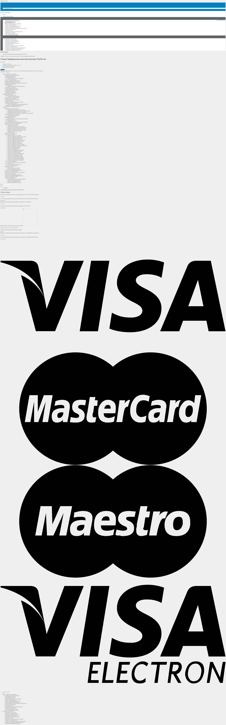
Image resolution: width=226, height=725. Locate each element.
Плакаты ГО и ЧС (9, 44)
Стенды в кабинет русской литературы (17, 145)
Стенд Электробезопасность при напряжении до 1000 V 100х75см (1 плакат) (19, 198)
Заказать (2, 69)
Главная (2, 56)
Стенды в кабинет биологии (15, 138)
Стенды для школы (14, 56)
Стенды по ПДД (9, 166)
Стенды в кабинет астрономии (15, 137)
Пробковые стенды (10, 119)
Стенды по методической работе (16, 159)
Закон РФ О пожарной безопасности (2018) (11, 229)
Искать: (4, 692)
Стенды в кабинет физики (14, 146)
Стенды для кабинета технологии (16, 153)
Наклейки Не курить (10, 32)
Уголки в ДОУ (11, 132)
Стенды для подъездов (11, 133)
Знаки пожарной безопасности (13, 26)
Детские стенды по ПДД (14, 167)
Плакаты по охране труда (11, 46)
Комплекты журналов (10, 116)
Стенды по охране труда (11, 165)
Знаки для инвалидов (10, 24)
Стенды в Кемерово (5, 12)
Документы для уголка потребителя (16, 179)
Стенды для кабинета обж (14, 152)
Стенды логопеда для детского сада (17, 128)
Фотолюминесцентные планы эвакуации (18, 118)
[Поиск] (3, 693)
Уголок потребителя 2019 (14, 181)
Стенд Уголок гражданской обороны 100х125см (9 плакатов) (15, 205)
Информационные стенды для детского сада (19, 110)
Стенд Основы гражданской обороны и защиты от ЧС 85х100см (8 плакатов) (19, 237)
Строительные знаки (10, 90)
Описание (5, 187)
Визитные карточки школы (14, 135)
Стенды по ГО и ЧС (9, 163)
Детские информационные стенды (16, 109)
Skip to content (4, 1)
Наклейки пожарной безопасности (14, 31)
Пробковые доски (12, 121)
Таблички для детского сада (15, 131)
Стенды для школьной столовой (16, 157)
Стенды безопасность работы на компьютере (16, 122)
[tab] (114, 187)
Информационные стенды (11, 108)
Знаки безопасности (10, 22)
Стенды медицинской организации (17, 162)
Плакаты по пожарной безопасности (14, 48)
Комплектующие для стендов (12, 114)
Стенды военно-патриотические (13, 123)
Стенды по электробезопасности (13, 174)
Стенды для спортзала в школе (15, 156)
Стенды (7, 56)
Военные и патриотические (12, 41)
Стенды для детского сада (11, 124)
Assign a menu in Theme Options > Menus (13, 5)
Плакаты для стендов (8, 36)
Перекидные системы (13, 115)
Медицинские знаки (10, 29)
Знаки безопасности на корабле (13, 23)
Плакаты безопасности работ (12, 43)
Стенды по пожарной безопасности (14, 170)
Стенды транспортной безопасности (14, 175)
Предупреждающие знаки (11, 34)
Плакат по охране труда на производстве (15, 47)
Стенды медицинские (10, 161)
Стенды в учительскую (13, 148)
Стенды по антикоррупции (14, 164)
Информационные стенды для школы (17, 112)
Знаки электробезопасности (12, 27)
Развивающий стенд (13, 125)
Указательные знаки (10, 91)
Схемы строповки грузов (11, 176)
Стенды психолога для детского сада (17, 129)
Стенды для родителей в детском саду (17, 127)
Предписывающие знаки (11, 33)
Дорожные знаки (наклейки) (12, 20)
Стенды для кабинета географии (16, 150)
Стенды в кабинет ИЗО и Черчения (16, 140)
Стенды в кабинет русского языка (16, 144)
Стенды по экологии (10, 173)
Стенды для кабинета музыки (15, 151)
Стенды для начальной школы (15, 155)
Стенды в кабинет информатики (16, 141)
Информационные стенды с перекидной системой (20, 113)
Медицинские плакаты (11, 42)
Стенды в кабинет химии (14, 147)
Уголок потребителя (10, 178)
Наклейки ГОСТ (9, 30)
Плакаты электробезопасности (12, 50)
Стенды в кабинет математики (27, 56)
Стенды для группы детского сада (16, 126)
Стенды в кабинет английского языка (17, 136)
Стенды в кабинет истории (14, 142)
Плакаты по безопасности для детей (14, 45)
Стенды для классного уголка (15, 154)
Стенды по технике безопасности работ (15, 172)
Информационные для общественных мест (16, 28)
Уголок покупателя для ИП (14, 180)
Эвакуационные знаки (10, 93)
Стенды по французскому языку (15, 160)
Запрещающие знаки (10, 21)
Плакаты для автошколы (11, 39)
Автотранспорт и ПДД (10, 38)
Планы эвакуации (9, 117)
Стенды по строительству (11, 171)
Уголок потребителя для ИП (14, 182)
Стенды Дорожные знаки (14, 169)
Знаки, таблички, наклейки (9, 18)
